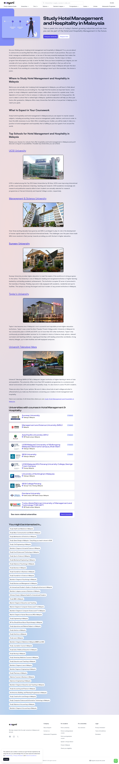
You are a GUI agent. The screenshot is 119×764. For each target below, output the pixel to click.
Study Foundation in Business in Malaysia (22, 571)
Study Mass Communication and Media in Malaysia (25, 532)
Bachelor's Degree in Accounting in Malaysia (23, 708)
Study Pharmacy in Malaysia (18, 673)
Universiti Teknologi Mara (23, 346)
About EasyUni (47, 727)
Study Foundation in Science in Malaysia (22, 575)
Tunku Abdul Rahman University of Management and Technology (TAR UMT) (47, 504)
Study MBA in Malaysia (16, 599)
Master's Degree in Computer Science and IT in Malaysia (27, 607)
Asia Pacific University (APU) (35, 435)
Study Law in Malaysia (16, 638)
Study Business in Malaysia (18, 568)
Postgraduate (73, 6)
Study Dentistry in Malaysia (18, 634)
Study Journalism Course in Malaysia (21, 646)
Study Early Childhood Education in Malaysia (23, 649)
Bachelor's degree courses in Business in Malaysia (25, 591)
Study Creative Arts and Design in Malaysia (23, 696)
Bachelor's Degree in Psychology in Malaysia (23, 579)
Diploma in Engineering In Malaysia (20, 681)
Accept (6, 759)
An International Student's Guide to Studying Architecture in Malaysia (31, 587)
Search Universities (66, 514)
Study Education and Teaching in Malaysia (22, 661)
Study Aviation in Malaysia (18, 630)
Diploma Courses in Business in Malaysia (22, 677)
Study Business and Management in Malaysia (23, 583)
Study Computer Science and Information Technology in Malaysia (29, 700)
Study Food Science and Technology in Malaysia (24, 552)
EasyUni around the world (98, 760)
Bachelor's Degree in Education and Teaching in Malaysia (27, 685)
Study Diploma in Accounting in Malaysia (22, 704)
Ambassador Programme (108, 6)
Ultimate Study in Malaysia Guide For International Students (28, 595)
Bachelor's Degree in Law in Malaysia (21, 665)
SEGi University (29, 454)
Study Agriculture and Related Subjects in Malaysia (25, 626)
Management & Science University (27, 198)
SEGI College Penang (31, 484)
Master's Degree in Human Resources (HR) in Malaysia (26, 614)
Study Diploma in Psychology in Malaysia (22, 564)
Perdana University (31, 493)
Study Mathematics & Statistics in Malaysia (23, 536)
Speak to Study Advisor (67, 741)
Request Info (64, 36)
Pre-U (35, 6)
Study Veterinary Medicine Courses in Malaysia (24, 657)
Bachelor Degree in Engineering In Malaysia (23, 669)
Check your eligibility (66, 748)
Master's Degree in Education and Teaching (23, 603)
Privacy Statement (19, 755)
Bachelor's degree (58, 6)
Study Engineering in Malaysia (19, 618)
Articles (95, 6)
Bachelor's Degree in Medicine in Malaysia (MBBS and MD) (27, 642)
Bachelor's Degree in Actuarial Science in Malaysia (25, 548)
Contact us (47, 731)
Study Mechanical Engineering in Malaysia (22, 560)
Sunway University (31, 415)
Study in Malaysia (65, 745)
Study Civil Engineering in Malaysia (20, 544)
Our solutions (81, 727)
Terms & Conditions (31, 755)
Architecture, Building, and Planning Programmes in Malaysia (28, 692)
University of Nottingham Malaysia (38, 474)
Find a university (65, 727)
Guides (85, 6)
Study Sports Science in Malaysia (20, 556)
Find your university (50, 36)
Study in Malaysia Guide (10, 6)
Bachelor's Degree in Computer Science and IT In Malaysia (27, 610)
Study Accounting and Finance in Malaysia (22, 688)
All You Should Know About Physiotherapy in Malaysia (26, 622)
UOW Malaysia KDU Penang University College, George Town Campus (47, 465)
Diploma (45, 6)
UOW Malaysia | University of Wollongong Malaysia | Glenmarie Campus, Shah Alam (41, 446)
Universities (24, 6)
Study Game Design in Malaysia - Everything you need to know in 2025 (31, 540)
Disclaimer (98, 734)
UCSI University (17, 150)
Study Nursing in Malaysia (17, 653)
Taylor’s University (19, 293)
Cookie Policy (9, 755)
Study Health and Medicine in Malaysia (21, 529)
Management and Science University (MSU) (42, 425)
